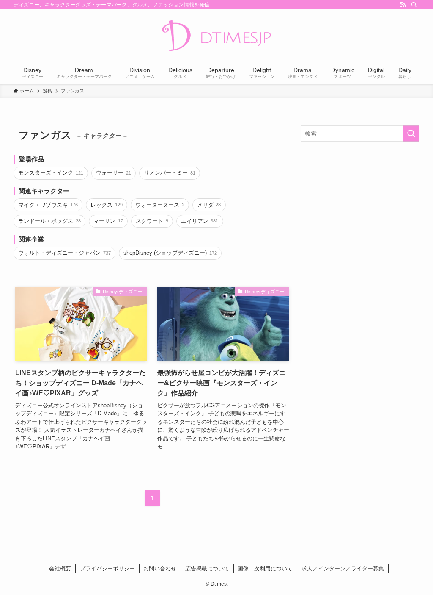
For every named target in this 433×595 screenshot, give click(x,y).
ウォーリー (113, 173)
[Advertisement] (360, 209)
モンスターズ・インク (50, 173)
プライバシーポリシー (107, 568)
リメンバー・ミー (169, 173)
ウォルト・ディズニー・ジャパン (64, 253)
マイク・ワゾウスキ (47, 205)
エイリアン (199, 221)
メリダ (209, 205)
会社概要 (60, 568)
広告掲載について (207, 568)
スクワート (152, 221)
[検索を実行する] (411, 133)
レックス (106, 205)
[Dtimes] (216, 36)
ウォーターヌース (159, 205)
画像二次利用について (265, 568)
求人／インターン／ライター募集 (342, 568)
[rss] (402, 4)
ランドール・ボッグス (49, 221)
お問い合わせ (159, 568)
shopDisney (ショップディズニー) (169, 253)
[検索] (413, 4)
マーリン (108, 221)
